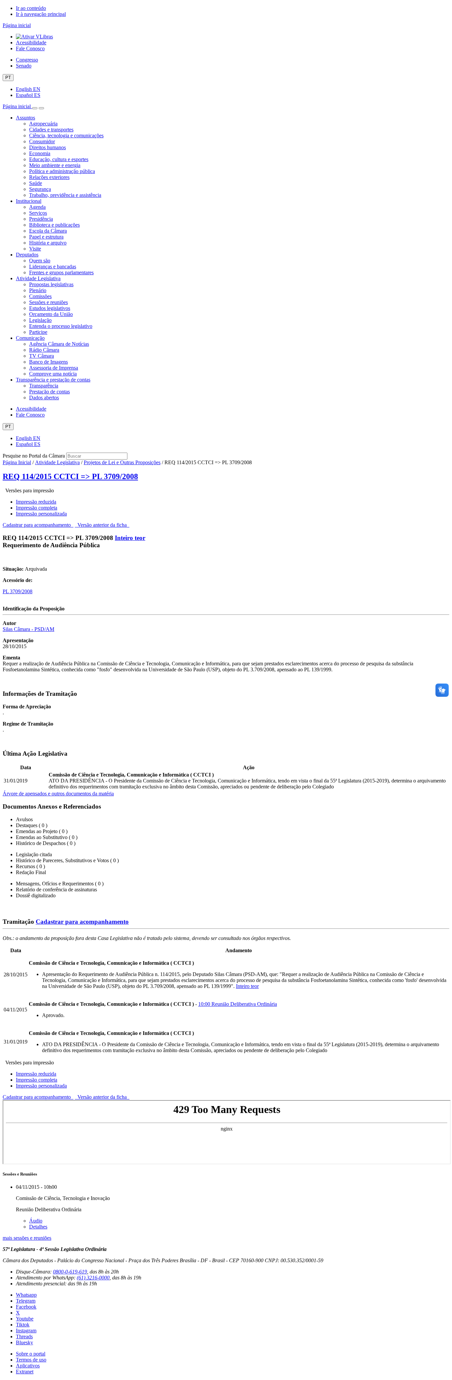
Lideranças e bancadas (52, 266)
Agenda (37, 207)
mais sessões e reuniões (27, 1238)
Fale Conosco (30, 48)
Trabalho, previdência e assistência (65, 195)
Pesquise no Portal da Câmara (34, 456)
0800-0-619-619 (70, 1271)
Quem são (39, 260)
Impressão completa (36, 508)
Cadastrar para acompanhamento (38, 525)
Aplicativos (28, 1365)
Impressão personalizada (41, 513)
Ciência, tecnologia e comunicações (66, 135)
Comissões (40, 296)
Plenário (37, 290)
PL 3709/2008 (17, 591)
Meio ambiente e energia (54, 165)
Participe (38, 332)
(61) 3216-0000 (93, 1277)
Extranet (24, 1371)
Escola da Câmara (48, 231)
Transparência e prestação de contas (53, 379)
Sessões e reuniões (48, 302)
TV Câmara (41, 356)
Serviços (38, 213)
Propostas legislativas (51, 284)
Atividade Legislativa (38, 278)
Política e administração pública (62, 171)
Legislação (40, 320)
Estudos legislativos (49, 308)
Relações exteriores (49, 177)
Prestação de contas (49, 391)
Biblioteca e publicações (54, 225)
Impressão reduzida (36, 502)
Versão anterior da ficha (102, 525)
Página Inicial (17, 462)
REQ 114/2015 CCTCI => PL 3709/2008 (70, 476)
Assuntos (25, 117)
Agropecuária (43, 123)
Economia (39, 153)
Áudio (35, 1221)
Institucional (28, 201)
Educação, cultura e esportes (58, 159)
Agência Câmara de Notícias (59, 344)
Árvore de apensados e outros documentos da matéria (58, 793)
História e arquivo (48, 242)
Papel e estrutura (46, 237)
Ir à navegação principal (41, 14)
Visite (35, 248)
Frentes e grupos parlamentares (61, 272)
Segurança (40, 189)
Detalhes (38, 1226)
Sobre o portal (30, 1354)
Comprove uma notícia (53, 374)
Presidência (41, 219)
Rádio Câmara (44, 350)
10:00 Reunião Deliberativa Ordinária (237, 1004)
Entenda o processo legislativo (60, 326)
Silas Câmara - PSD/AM (28, 629)
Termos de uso (31, 1359)
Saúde (35, 183)
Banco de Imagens (48, 362)
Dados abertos (44, 397)
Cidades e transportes (51, 129)
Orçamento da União (51, 314)
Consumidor (42, 141)
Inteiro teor (130, 537)
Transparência (43, 385)
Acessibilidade (31, 42)
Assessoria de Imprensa (53, 368)
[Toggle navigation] (34, 108)
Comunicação (30, 338)
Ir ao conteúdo (31, 8)
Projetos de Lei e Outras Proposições (122, 462)
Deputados (27, 254)
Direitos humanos (47, 147)
